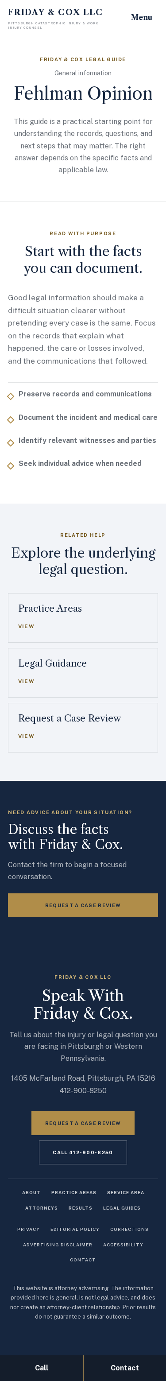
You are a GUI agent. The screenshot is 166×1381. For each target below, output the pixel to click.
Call (41, 1368)
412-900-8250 (83, 1090)
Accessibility (123, 1244)
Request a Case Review (83, 905)
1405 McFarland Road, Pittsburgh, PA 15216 (83, 1078)
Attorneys (41, 1207)
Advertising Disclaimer (58, 1244)
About (31, 1192)
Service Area (125, 1192)
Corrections (129, 1229)
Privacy (28, 1229)
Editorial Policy (75, 1229)
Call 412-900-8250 (83, 1152)
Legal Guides (122, 1207)
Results (81, 1207)
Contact (83, 1259)
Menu (142, 17)
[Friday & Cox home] (56, 19)
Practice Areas (74, 1192)
